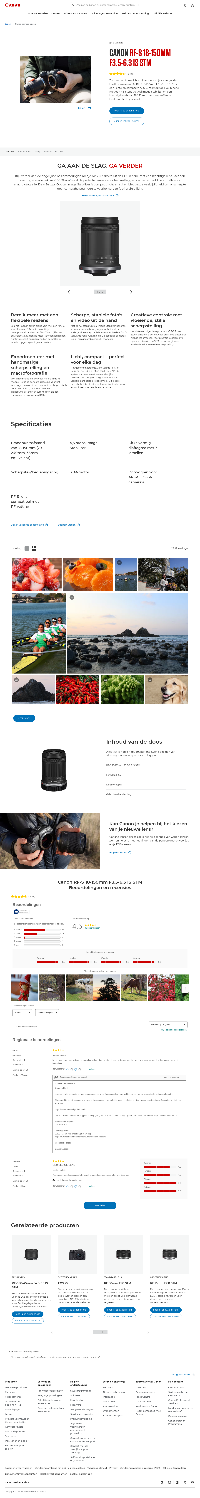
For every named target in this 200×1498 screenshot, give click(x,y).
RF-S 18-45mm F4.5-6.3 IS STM (30, 1285)
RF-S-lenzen (116, 43)
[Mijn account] (184, 5)
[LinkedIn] (177, 1482)
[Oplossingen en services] (119, 13)
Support (59, 151)
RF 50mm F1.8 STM (117, 1283)
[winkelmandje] (192, 5)
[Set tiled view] (27, 548)
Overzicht (10, 151)
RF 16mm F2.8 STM (163, 1283)
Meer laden (24, 718)
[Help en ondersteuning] (150, 13)
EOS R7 (63, 1283)
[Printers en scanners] (88, 13)
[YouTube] (192, 1482)
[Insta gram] (169, 1482)
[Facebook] (162, 1482)
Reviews (47, 151)
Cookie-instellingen (81, 1474)
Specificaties (24, 151)
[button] (126, 121)
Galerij (37, 151)
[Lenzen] (61, 13)
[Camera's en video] (49, 13)
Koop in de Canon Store (126, 111)
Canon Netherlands (16, 1482)
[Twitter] (185, 1482)
